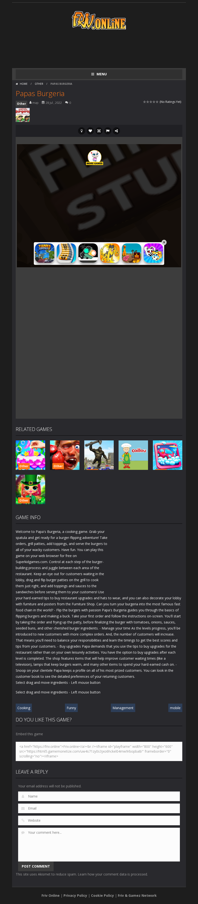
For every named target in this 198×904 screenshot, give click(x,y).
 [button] (107, 130)
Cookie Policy (102, 895)
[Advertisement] (103, 49)
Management (123, 708)
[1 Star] (144, 101)
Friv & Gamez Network (137, 895)
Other (39, 83)
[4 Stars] (154, 101)
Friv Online (51, 895)
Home (23, 83)
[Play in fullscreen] (99, 130)
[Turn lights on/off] (81, 130)
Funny (71, 708)
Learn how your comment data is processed (112, 874)
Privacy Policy (75, 895)
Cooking (23, 708)
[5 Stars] (157, 101)
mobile (175, 708)
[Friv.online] (99, 20)
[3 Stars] (151, 101)
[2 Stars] (147, 101)
